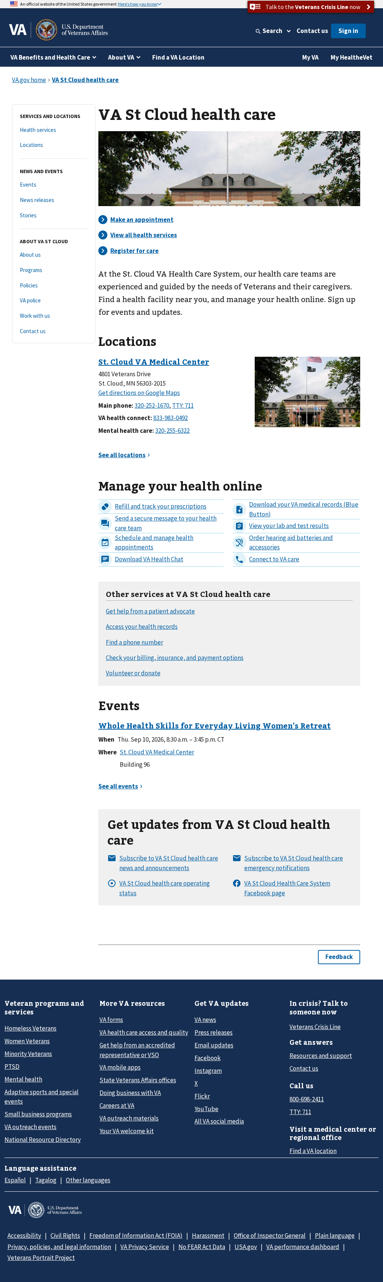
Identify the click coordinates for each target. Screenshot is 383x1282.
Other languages (88, 1180)
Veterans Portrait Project (41, 1258)
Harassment (208, 1235)
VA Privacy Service (144, 1247)
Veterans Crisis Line (315, 1027)
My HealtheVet (352, 57)
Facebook (207, 1058)
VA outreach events (30, 1127)
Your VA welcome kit (126, 1131)
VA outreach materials (129, 1118)
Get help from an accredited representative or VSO (137, 1050)
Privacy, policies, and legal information (59, 1247)
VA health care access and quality (143, 1032)
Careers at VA (116, 1105)
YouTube (206, 1109)
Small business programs (38, 1114)
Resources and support (320, 1056)
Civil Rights (65, 1235)
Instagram (208, 1071)
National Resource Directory (42, 1139)
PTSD (11, 1066)
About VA (121, 57)
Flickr (202, 1096)
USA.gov (246, 1247)
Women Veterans (27, 1041)
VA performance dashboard (302, 1247)
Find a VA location (313, 1151)
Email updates (213, 1045)
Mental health (23, 1079)
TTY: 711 (300, 1112)
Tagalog (45, 1180)
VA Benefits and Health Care (50, 57)
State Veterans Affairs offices (137, 1080)
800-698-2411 (306, 1099)
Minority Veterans (28, 1054)
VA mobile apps (120, 1067)
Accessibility (24, 1235)
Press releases (213, 1032)
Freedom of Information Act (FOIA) (136, 1235)
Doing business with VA (130, 1093)
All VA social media (219, 1121)
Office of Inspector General (270, 1235)
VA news (205, 1020)
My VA (310, 57)
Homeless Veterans (30, 1028)
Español (15, 1180)
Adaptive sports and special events (41, 1096)
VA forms (111, 1020)
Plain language (335, 1235)
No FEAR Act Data (201, 1247)
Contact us (312, 31)
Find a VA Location (178, 57)
